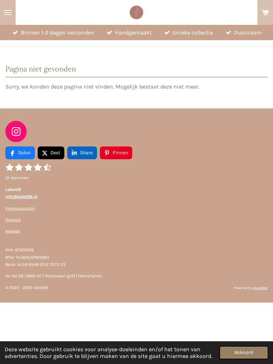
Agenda (12, 231)
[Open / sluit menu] (8, 12)
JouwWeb (260, 288)
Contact (13, 219)
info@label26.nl (21, 196)
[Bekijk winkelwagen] (265, 12)
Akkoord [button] (243, 352)
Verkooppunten (20, 208)
